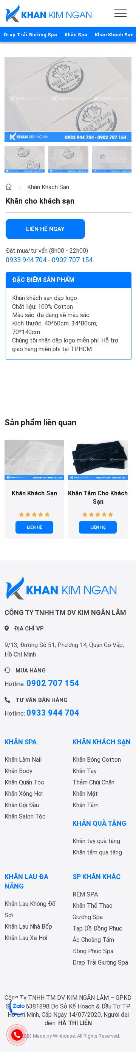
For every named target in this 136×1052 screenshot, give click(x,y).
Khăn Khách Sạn (48, 187)
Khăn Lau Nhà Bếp (28, 926)
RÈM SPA (85, 894)
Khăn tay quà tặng (96, 841)
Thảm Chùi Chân (93, 782)
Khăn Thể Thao (93, 905)
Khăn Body (18, 771)
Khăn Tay (85, 771)
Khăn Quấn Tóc (24, 782)
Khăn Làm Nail (23, 759)
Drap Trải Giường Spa (100, 962)
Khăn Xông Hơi (24, 793)
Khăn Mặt (85, 793)
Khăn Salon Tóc (25, 816)
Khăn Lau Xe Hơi (26, 938)
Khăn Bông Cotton (97, 759)
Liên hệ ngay (45, 229)
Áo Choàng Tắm (93, 939)
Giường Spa (88, 917)
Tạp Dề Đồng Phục (97, 928)
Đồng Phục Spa (93, 951)
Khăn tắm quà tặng (97, 852)
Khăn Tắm (86, 805)
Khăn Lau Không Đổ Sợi (30, 909)
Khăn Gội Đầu (22, 805)
